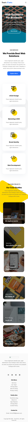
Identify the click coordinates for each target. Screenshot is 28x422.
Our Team (14, 384)
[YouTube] (19, 375)
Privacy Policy (14, 390)
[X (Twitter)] (12, 375)
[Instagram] (16, 375)
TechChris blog (14, 398)
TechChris (16, 418)
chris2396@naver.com (16, 413)
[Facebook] (8, 375)
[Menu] (25, 2)
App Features (14, 402)
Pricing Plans (14, 386)
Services (14, 383)
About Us (14, 400)
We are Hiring (14, 388)
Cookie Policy (14, 405)
